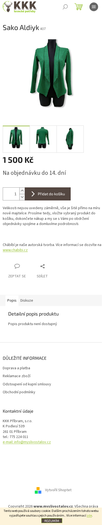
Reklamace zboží (16, 376)
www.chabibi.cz (15, 250)
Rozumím (51, 521)
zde (89, 515)
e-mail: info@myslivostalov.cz (27, 442)
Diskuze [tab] (26, 300)
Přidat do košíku (51, 193)
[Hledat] (65, 6)
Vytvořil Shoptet (58, 490)
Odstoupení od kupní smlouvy (27, 384)
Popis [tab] (12, 300)
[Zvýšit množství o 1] (22, 191)
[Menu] (93, 6)
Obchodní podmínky (19, 392)
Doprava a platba (16, 368)
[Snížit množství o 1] (22, 197)
